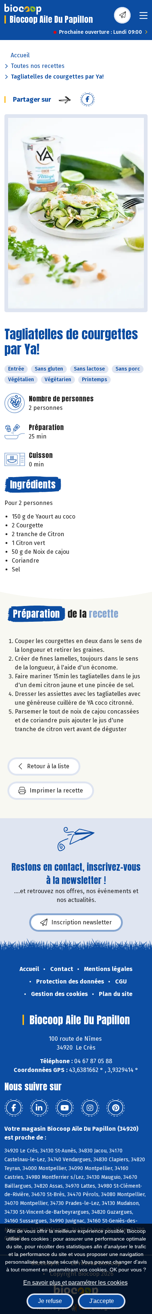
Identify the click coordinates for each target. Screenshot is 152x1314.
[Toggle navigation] (143, 17)
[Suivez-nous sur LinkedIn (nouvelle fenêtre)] (39, 1108)
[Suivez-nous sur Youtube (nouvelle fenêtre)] (64, 1108)
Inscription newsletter (81, 922)
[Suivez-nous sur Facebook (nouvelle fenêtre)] (13, 1108)
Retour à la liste (48, 766)
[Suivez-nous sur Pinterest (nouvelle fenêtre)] (115, 1108)
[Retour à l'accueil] (22, 9)
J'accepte (101, 1301)
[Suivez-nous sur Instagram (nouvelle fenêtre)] (90, 1108)
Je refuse (50, 1301)
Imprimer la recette (56, 790)
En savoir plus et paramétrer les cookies (75, 1282)
